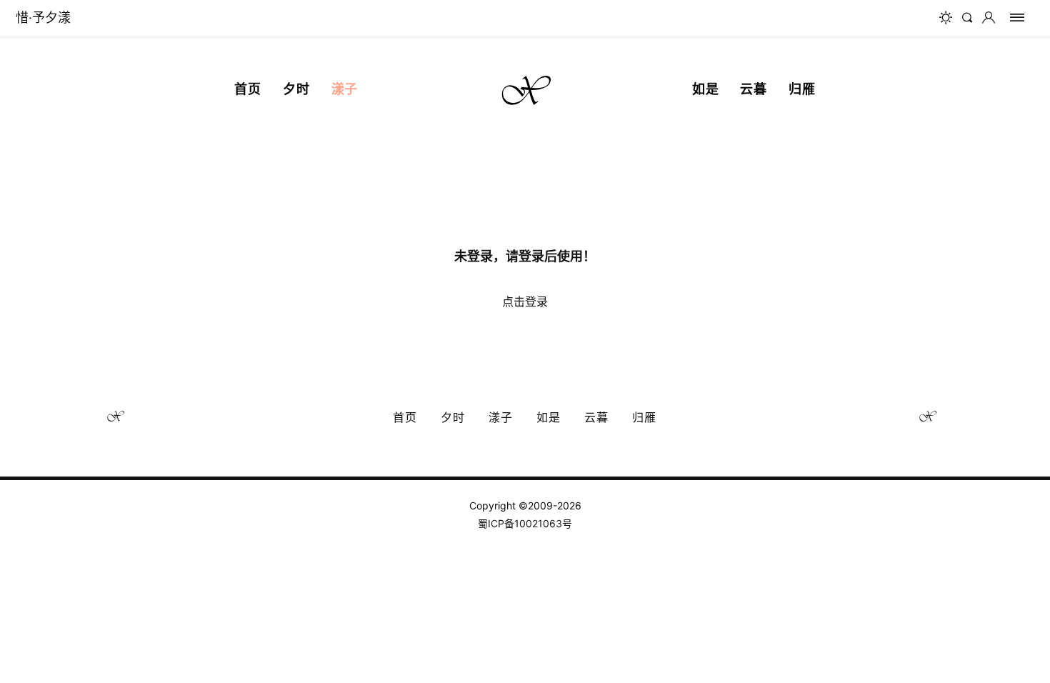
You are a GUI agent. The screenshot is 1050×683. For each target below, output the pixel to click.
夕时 (296, 88)
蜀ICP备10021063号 (525, 523)
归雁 (802, 88)
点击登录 (525, 301)
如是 (705, 88)
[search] (969, 18)
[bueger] (1017, 18)
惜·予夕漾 (43, 17)
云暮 (753, 88)
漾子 (345, 88)
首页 (247, 88)
